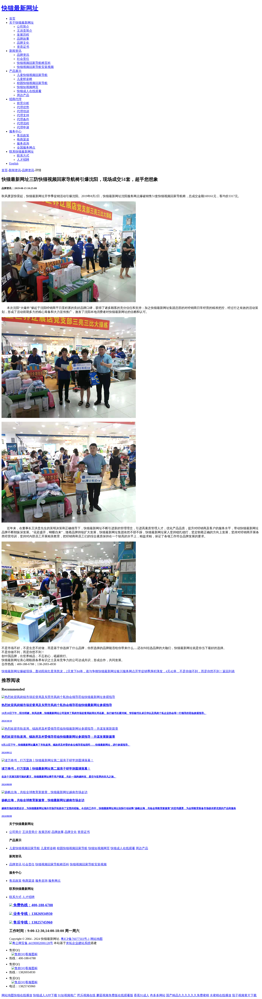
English (13, 163)
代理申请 (23, 127)
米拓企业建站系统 (78, 943)
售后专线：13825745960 (32, 922)
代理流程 (23, 123)
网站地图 (96, 938)
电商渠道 (23, 139)
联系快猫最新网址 (21, 151)
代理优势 (23, 107)
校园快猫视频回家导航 (32, 83)
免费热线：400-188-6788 (32, 905)
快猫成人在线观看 (29, 91)
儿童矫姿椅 (24, 79)
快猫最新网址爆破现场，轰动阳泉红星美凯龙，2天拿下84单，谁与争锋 (50, 671)
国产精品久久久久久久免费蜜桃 (187, 995)
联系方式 (23, 155)
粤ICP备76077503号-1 (75, 938)
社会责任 (23, 58)
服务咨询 (23, 143)
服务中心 (15, 131)
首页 (12, 18)
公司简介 (23, 26)
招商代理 (15, 99)
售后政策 (23, 135)
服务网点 (54, 880)
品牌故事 (23, 38)
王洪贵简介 (24, 30)
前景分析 (23, 103)
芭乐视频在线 (86, 995)
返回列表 (228, 671)
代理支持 (23, 115)
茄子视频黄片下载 (244, 995)
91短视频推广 (67, 995)
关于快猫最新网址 (21, 22)
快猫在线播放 (23, 995)
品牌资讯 (23, 54)
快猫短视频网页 (27, 87)
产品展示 (15, 71)
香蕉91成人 (141, 995)
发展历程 (23, 34)
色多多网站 (157, 995)
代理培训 (23, 111)
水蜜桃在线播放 (220, 995)
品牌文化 (23, 42)
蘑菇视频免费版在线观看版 (114, 995)
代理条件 (23, 119)
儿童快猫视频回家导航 (32, 75)
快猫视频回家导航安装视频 (35, 67)
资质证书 (23, 46)
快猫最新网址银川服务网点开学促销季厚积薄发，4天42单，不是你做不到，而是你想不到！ (160, 671)
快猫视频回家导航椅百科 (34, 63)
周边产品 (23, 95)
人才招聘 (23, 159)
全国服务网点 (26, 147)
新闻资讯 (15, 50)
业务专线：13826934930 (32, 914)
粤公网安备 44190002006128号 (32, 943)
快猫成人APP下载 (45, 995)
